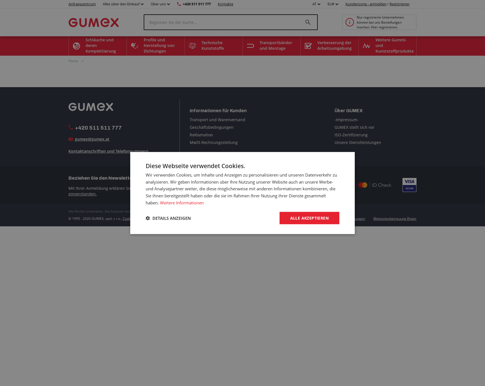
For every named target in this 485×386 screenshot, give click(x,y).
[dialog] (242, 193)
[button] (168, 218)
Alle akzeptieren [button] (309, 217)
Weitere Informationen (182, 202)
